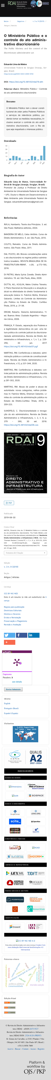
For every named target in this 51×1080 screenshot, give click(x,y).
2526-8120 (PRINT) (33, 1035)
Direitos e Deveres (12, 614)
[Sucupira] (25, 765)
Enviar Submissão (13, 689)
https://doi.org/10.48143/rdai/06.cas (21, 425)
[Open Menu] (3, 5)
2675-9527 (34, 1028)
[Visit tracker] (25, 741)
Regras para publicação (14, 607)
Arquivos (20, 21)
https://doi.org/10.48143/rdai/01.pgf (21, 346)
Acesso (33, 1048)
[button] (9, 635)
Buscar (17, 1048)
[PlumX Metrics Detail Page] (17, 662)
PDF (10, 503)
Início (6, 21)
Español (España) (11, 713)
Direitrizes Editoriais (13, 610)
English (7, 703)
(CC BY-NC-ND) (11, 593)
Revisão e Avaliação (12, 624)
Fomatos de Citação (14, 553)
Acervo (10, 1048)
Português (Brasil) (11, 708)
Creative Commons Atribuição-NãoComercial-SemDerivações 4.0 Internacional (27, 947)
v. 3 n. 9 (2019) (38, 21)
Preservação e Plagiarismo (15, 621)
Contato (25, 1048)
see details (17, 681)
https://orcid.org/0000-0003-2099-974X (18, 74)
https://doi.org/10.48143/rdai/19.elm (26, 82)
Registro (41, 1048)
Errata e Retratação (12, 617)
